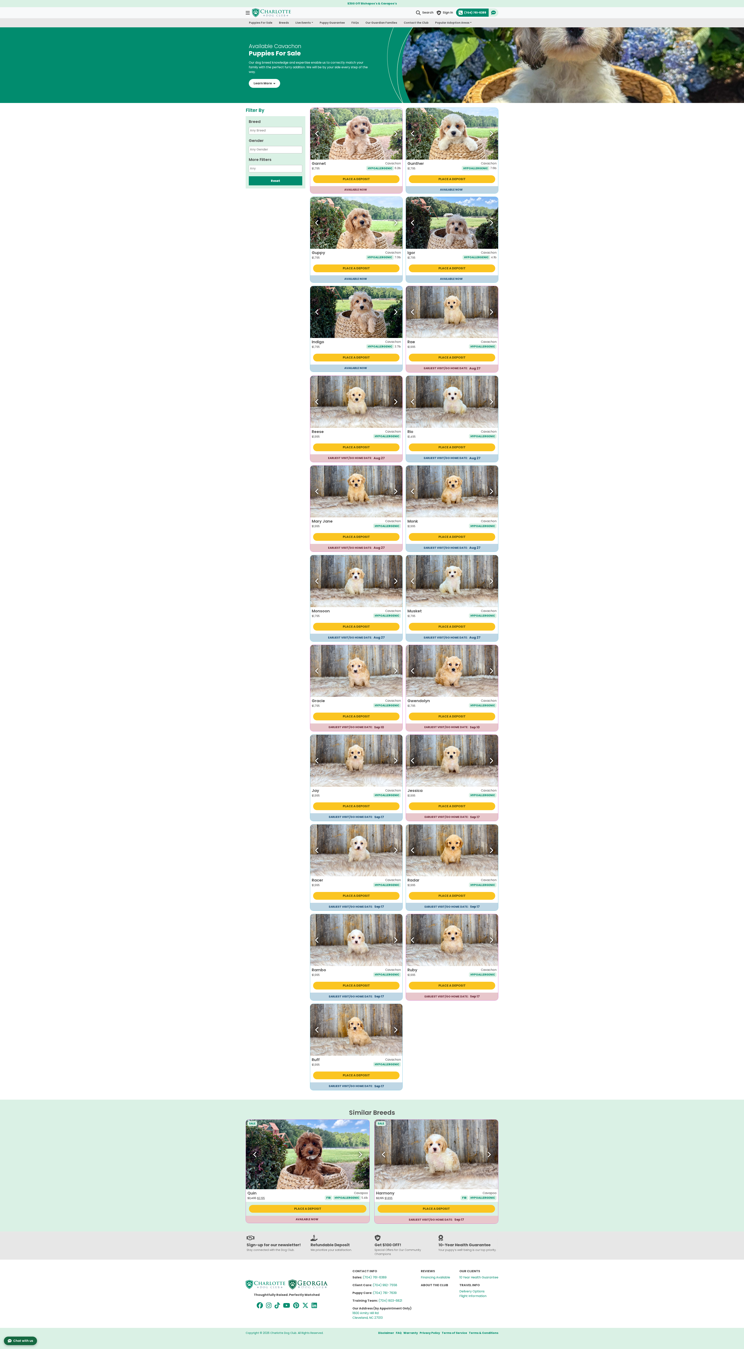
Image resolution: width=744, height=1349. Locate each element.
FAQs (355, 23)
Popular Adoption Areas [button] (452, 23)
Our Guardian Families (381, 23)
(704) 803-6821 (390, 1300)
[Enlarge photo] (396, 153)
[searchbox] (280, 130)
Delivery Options (472, 1291)
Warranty (410, 1333)
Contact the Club (416, 23)
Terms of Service (454, 1333)
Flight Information (473, 1296)
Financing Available (435, 1277)
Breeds (284, 23)
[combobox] (275, 130)
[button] (248, 12)
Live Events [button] (303, 23)
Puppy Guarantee (332, 23)
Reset (275, 181)
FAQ (399, 1333)
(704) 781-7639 (385, 1293)
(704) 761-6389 (375, 1277)
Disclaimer (386, 1333)
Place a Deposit (356, 179)
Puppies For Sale (260, 23)
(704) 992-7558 (385, 1285)
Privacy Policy (430, 1333)
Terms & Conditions (483, 1333)
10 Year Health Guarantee (478, 1277)
